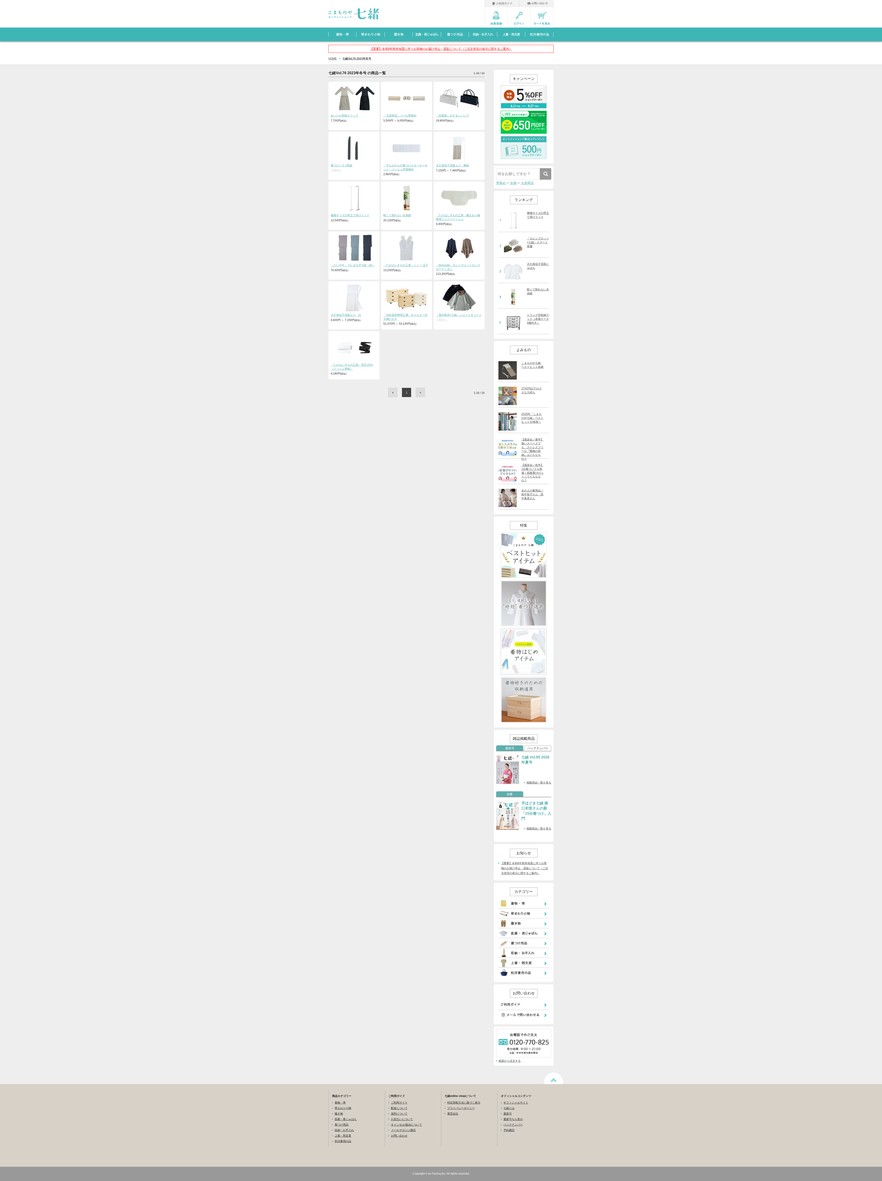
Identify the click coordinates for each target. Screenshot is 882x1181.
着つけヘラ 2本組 (341, 165)
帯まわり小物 (343, 1108)
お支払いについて (402, 1119)
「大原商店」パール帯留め (399, 115)
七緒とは (508, 1108)
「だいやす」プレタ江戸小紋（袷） (353, 265)
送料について (399, 1113)
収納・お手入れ (344, 1130)
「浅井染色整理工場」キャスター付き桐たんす (405, 317)
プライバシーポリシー (461, 1108)
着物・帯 (340, 1102)
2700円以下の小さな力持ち (531, 390)
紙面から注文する (510, 1060)
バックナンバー (537, 748)
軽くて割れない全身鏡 (397, 215)
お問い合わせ (399, 1135)
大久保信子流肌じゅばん (538, 266)
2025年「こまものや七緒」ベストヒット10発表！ (532, 417)
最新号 (509, 748)
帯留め (501, 183)
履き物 (339, 1113)
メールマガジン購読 (403, 1130)
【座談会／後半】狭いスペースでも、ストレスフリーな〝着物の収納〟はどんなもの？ (532, 449)
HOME (332, 58)
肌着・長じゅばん (346, 1119)
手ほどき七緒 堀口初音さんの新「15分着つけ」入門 (536, 810)
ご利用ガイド (399, 1102)
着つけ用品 (341, 1124)
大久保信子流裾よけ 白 (346, 315)
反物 (513, 183)
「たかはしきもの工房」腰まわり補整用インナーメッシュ (458, 217)
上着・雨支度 (343, 1135)
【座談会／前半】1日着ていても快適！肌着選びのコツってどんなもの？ (532, 472)
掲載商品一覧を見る (538, 782)
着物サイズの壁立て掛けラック (350, 215)
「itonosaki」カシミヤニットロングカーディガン (458, 267)
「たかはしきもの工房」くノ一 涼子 (405, 265)
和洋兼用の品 (343, 1141)
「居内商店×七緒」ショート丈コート (459, 315)
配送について (399, 1108)
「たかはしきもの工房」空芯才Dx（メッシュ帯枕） (352, 366)
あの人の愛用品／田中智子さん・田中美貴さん (532, 494)
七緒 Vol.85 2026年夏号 (535, 759)
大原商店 (527, 183)
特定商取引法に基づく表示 (463, 1102)
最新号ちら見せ (513, 1119)
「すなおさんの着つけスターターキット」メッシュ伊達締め (405, 167)
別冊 (510, 794)
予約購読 (508, 1130)
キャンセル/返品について (406, 1124)
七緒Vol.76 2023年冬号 (356, 58)
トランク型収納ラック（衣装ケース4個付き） (538, 318)
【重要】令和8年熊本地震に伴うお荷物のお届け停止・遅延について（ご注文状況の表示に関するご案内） (441, 49)
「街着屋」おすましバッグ (452, 115)
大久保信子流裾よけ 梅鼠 (452, 165)
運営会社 (452, 1113)
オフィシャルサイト (515, 1102)
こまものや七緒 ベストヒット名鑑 (532, 365)
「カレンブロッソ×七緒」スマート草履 (538, 242)
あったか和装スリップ (344, 115)
